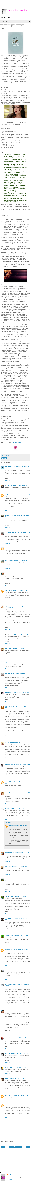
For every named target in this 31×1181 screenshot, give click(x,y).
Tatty (6, 590)
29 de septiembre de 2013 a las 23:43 (18, 1037)
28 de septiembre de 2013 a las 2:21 (17, 970)
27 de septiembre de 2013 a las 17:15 (17, 808)
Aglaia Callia (8, 879)
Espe (6, 648)
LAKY (9, 1174)
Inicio (15, 1146)
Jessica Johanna (9, 984)
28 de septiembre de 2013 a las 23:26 (16, 1011)
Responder (7, 480)
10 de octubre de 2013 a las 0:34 (17, 1078)
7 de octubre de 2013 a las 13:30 (17, 1067)
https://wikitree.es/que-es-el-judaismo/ (14, 1115)
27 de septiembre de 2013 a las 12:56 (17, 560)
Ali (5, 1011)
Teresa (6, 1037)
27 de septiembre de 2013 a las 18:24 (17, 866)
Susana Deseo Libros (10, 792)
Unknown (7, 548)
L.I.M (6, 970)
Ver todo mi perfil (11, 1179)
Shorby (7, 1053)
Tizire (6, 808)
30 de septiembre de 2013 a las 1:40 (18, 1053)
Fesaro (6, 1067)
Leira (6, 866)
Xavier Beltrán (8, 466)
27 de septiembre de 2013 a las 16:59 (20, 764)
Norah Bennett (8, 852)
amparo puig (8, 918)
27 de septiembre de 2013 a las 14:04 (19, 634)
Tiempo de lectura (9, 673)
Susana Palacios (9, 781)
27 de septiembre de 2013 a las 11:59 (19, 548)
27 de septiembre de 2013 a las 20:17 (19, 896)
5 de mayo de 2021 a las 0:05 (16, 1105)
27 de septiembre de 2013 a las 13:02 (17, 590)
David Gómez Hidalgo (10, 494)
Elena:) (6, 1078)
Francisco (7, 764)
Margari (7, 935)
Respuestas (9, 822)
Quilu (6, 742)
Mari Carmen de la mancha (12, 532)
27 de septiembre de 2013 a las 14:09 (17, 648)
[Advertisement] (15, 4)
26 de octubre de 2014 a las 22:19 (19, 1095)
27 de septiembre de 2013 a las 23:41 (18, 935)
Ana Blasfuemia (9, 515)
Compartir (4, 458)
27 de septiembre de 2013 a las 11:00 (18, 485)
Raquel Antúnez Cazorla (11, 606)
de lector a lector (9, 661)
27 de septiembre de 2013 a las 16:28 (17, 742)
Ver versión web (16, 1149)
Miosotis (7, 896)
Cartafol (7, 485)
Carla (6, 560)
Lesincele (7, 692)
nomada (7, 1105)
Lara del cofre (8, 949)
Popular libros (17, 442)
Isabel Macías (8, 573)
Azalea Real (8, 706)
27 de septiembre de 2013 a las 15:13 (19, 692)
